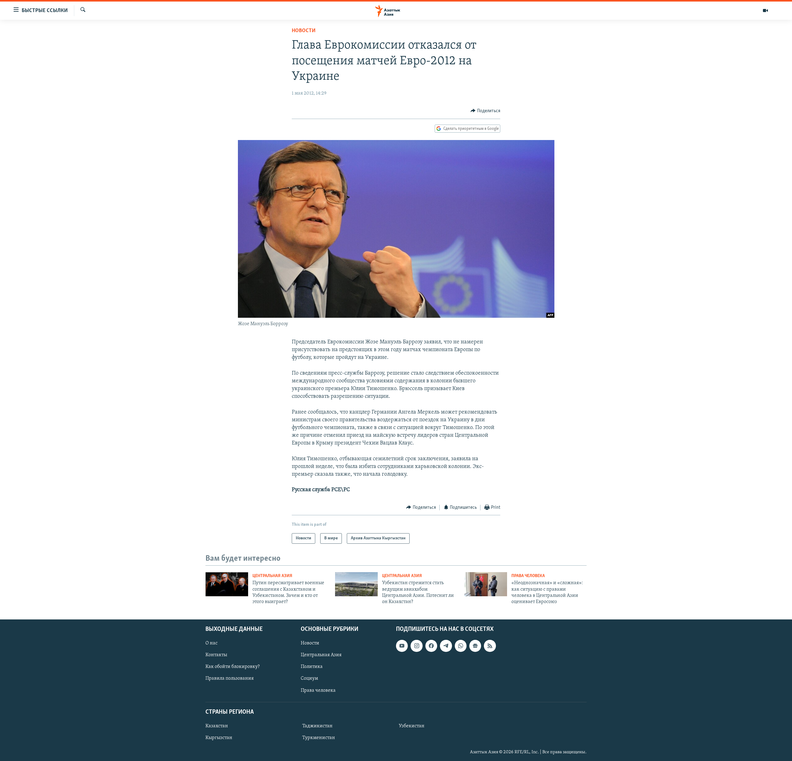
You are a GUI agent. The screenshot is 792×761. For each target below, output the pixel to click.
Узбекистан (411, 726)
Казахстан (216, 726)
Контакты (216, 655)
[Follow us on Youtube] (402, 646)
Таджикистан (317, 726)
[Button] (485, 111)
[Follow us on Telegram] (446, 646)
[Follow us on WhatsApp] (461, 646)
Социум (309, 678)
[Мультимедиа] (765, 10)
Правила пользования (229, 678)
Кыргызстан (218, 737)
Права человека (528, 576)
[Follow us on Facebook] (431, 646)
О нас (211, 643)
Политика (312, 666)
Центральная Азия (272, 576)
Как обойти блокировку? (232, 666)
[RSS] (490, 646)
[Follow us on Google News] (475, 646)
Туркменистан (318, 737)
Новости (304, 31)
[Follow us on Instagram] (416, 646)
